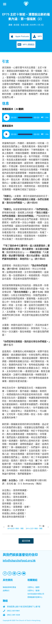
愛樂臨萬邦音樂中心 (34, 597)
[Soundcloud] (19, 573)
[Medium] (14, 573)
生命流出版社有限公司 (35, 594)
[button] (4, 4)
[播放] (6, 117)
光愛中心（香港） (34, 591)
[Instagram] (9, 573)
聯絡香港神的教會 (9, 587)
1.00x (47, 117)
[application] (26, 117)
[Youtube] (24, 573)
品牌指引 (6, 591)
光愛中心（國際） (34, 587)
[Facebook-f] (5, 573)
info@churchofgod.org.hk (19, 560)
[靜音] (42, 117)
